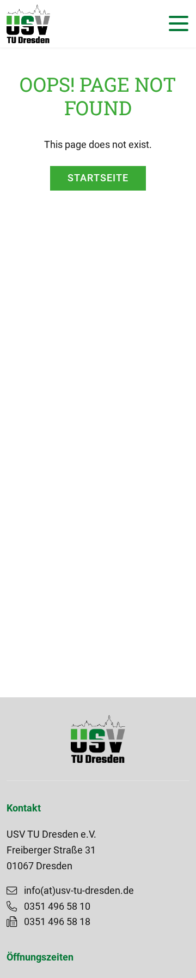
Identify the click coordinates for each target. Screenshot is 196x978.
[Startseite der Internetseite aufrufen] (28, 23)
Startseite (98, 178)
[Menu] (175, 23)
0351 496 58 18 (57, 921)
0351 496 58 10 (57, 906)
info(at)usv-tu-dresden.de (79, 890)
